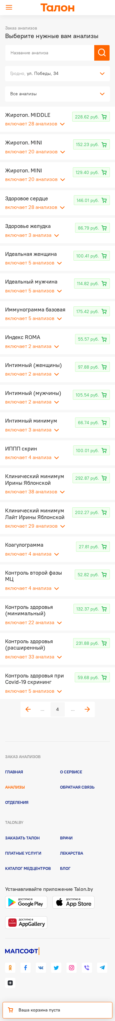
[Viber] (87, 967)
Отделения (16, 802)
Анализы (15, 787)
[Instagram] (71, 967)
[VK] (41, 967)
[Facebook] (25, 967)
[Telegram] (102, 967)
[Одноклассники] (10, 967)
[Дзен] (10, 983)
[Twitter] (56, 967)
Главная (14, 771)
